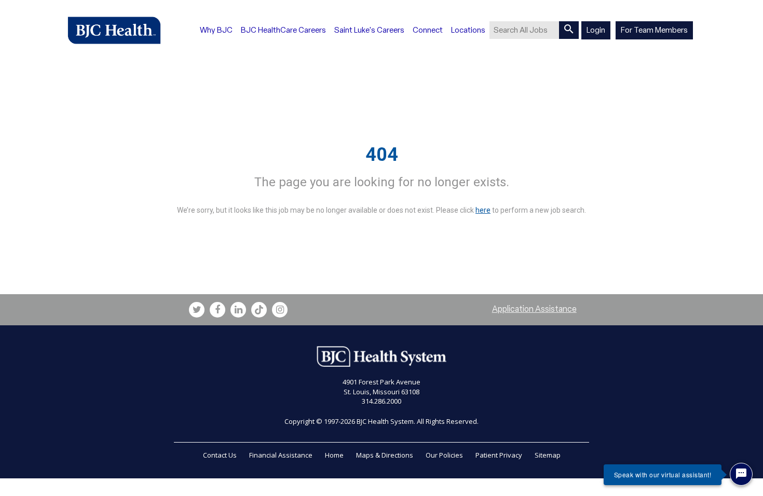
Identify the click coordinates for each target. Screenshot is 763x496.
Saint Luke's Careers (369, 30)
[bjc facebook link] (217, 310)
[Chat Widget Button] (741, 474)
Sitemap (548, 455)
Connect (428, 30)
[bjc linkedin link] (238, 310)
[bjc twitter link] (197, 310)
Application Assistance (534, 309)
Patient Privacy (498, 455)
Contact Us (220, 455)
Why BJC (216, 30)
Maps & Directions (384, 455)
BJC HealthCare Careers (283, 30)
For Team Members (654, 30)
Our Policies (444, 455)
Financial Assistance (280, 455)
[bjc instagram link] (280, 310)
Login (596, 30)
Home (334, 455)
